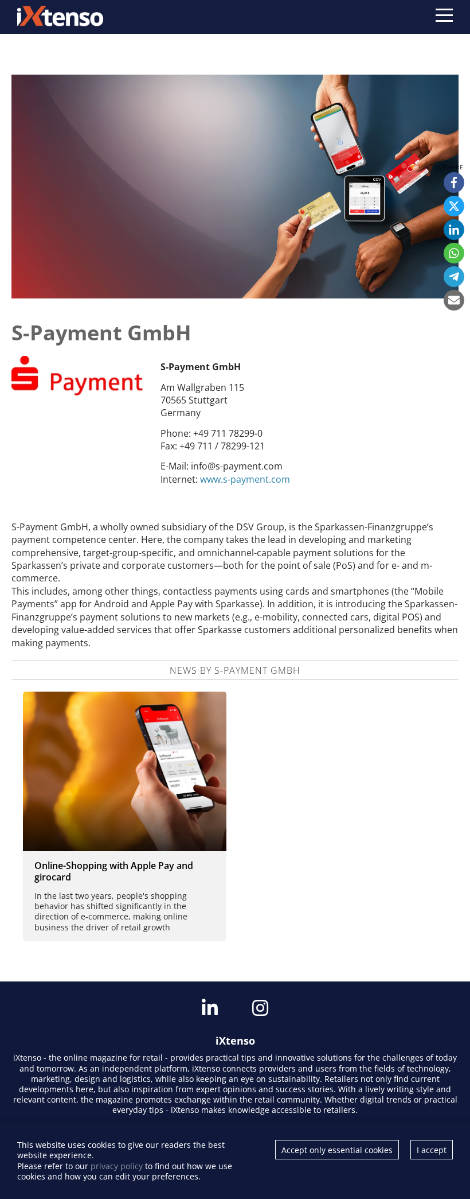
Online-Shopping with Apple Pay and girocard (113, 871)
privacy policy (117, 1166)
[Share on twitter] (454, 206)
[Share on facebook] (454, 182)
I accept (431, 1149)
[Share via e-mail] (454, 300)
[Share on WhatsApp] (454, 253)
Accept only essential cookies (337, 1149)
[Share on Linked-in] (454, 229)
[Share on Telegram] (454, 276)
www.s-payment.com (245, 479)
